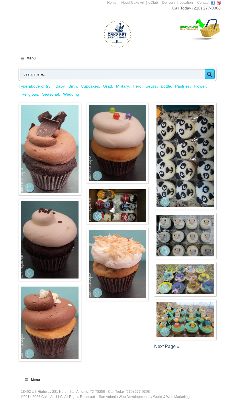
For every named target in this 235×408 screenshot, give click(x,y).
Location (186, 3)
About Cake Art (132, 3)
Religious (29, 94)
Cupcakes (90, 86)
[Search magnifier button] (210, 74)
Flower (200, 86)
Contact (203, 3)
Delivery (168, 3)
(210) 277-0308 (206, 8)
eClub (153, 3)
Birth (72, 86)
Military (122, 86)
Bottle (166, 86)
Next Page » (166, 346)
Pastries (182, 86)
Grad (107, 86)
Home (112, 3)
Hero (137, 86)
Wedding (71, 94)
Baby (60, 86)
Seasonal (50, 94)
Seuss (151, 86)
